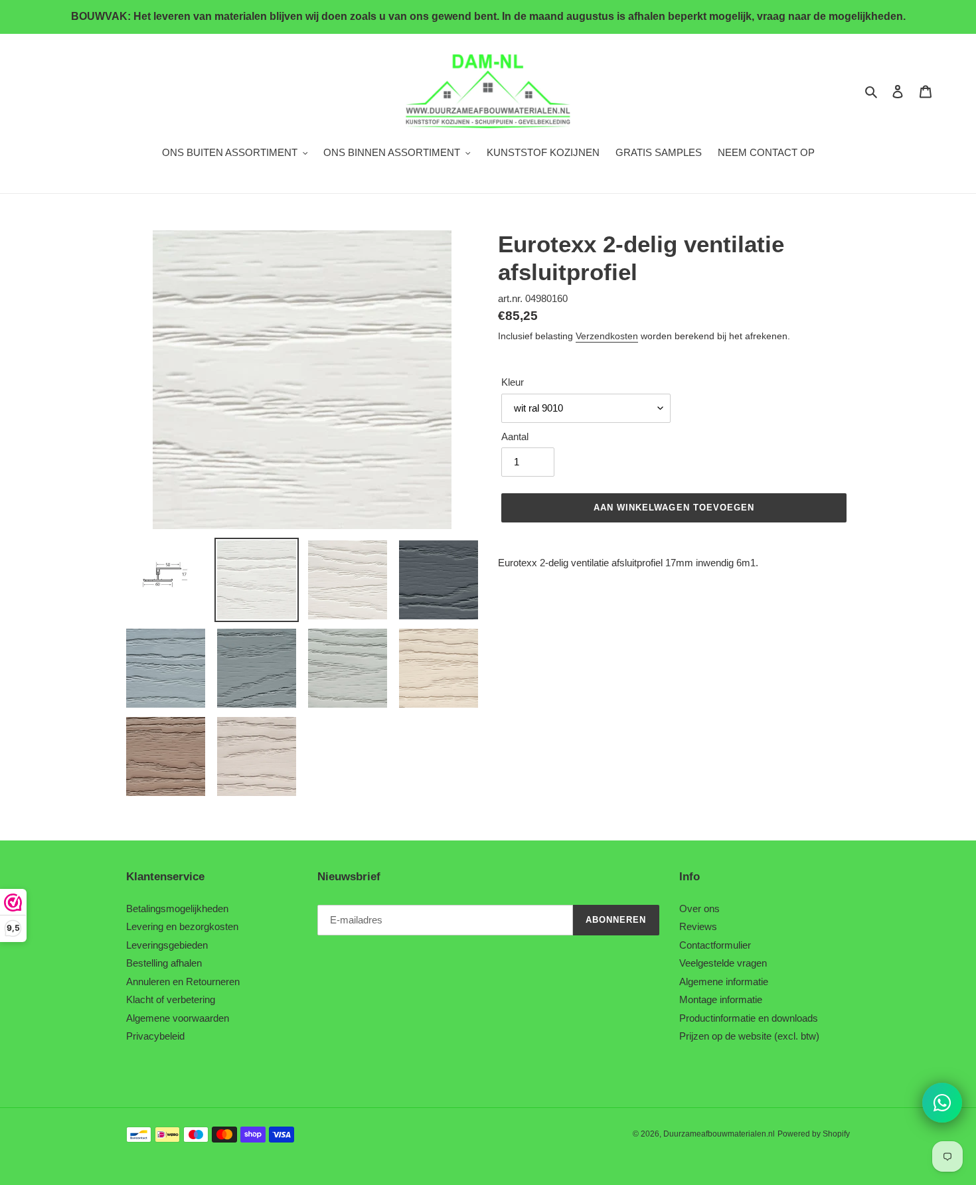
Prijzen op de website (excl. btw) (749, 1036)
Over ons (699, 908)
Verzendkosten (607, 336)
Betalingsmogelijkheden (177, 908)
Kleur (512, 382)
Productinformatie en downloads (748, 1018)
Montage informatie (720, 999)
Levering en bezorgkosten (182, 926)
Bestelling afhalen (164, 963)
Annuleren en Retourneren (183, 981)
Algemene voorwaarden (177, 1018)
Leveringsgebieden (167, 945)
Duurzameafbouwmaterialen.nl (719, 1134)
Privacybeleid (155, 1036)
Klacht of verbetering (170, 999)
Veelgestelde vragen (723, 963)
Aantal (515, 436)
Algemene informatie (723, 981)
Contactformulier (715, 945)
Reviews (698, 926)
